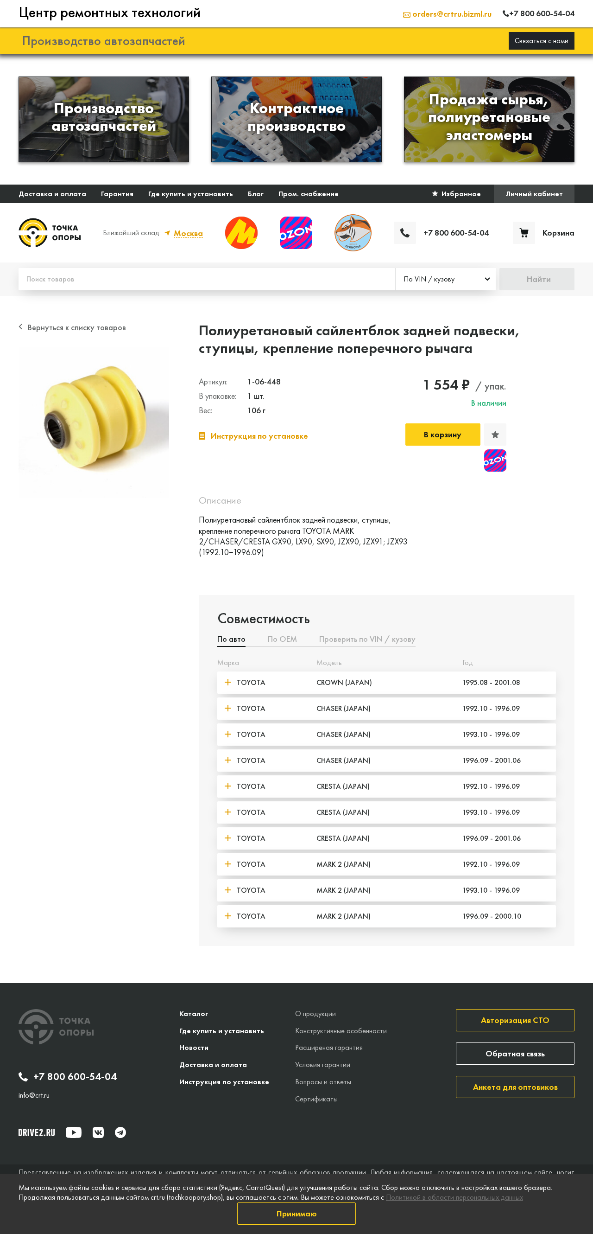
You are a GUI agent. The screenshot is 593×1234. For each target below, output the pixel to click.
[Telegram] (120, 1132)
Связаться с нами (541, 40)
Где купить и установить (190, 193)
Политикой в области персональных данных (454, 1197)
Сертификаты (316, 1099)
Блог (256, 193)
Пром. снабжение (308, 193)
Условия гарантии (322, 1064)
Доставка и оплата (52, 193)
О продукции (315, 1013)
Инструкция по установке (224, 1082)
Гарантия (117, 193)
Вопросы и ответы (323, 1082)
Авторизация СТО (515, 1020)
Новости (193, 1047)
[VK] (98, 1132)
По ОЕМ (282, 639)
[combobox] (446, 279)
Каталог (193, 1013)
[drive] (37, 1132)
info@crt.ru (34, 1095)
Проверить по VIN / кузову (367, 639)
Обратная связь (515, 1053)
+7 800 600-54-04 (75, 1076)
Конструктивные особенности (341, 1031)
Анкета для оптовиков (515, 1086)
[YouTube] (74, 1132)
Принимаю (297, 1213)
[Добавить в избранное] (495, 434)
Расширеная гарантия (329, 1047)
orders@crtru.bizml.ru (451, 13)
